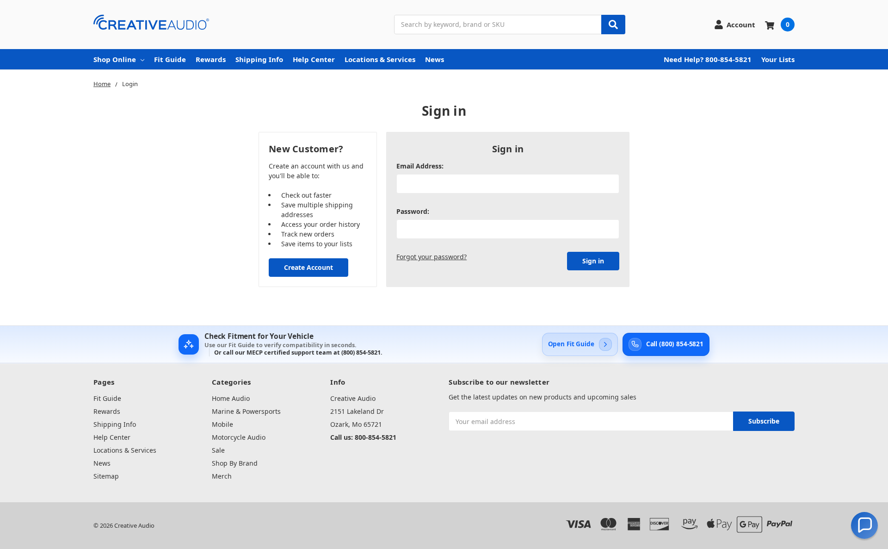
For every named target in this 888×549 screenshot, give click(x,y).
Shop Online (114, 59)
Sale (218, 450)
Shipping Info (259, 59)
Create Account (308, 267)
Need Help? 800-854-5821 (708, 59)
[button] (864, 525)
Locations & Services (380, 59)
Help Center (314, 59)
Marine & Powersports (246, 411)
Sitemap (106, 476)
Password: (412, 211)
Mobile (222, 424)
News (434, 59)
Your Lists (778, 59)
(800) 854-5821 (361, 352)
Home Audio (231, 398)
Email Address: (420, 166)
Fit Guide (170, 59)
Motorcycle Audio (238, 437)
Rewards (211, 59)
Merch (222, 476)
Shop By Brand (235, 463)
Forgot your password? (431, 256)
